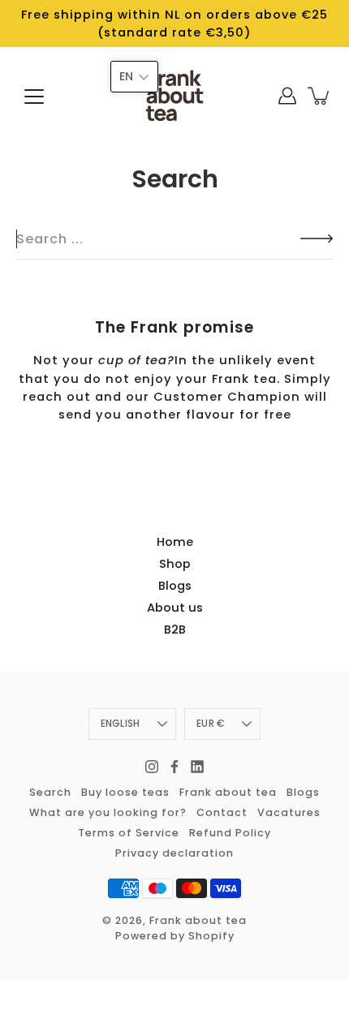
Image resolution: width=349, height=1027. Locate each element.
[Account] (287, 96)
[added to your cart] (320, 96)
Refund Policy (230, 833)
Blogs (175, 586)
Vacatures (289, 812)
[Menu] (34, 96)
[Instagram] (151, 766)
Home (175, 542)
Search (50, 792)
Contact (222, 812)
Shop (175, 564)
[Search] (25, 240)
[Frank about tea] (174, 95)
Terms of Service (128, 833)
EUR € (210, 723)
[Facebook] (174, 766)
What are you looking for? (108, 812)
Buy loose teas (125, 792)
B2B (175, 629)
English (120, 723)
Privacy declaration (174, 853)
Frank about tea (228, 792)
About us (175, 607)
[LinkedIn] (197, 766)
